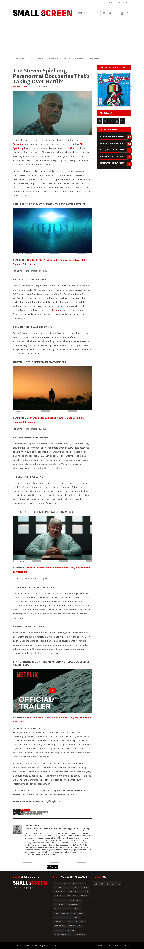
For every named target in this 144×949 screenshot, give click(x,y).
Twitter (35, 858)
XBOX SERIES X (80, 934)
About (113, 2)
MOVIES (20, 58)
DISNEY (85, 887)
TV (31, 58)
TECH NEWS (79, 922)
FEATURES (95, 58)
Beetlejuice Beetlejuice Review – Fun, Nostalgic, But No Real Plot (114, 150)
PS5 (56, 917)
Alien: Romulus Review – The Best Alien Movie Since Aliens (114, 156)
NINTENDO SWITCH (62, 913)
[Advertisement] (72, 38)
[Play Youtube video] (52, 691)
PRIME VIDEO (77, 913)
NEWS (66, 58)
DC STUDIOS (74, 887)
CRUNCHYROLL (60, 887)
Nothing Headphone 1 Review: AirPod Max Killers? (114, 136)
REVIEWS (79, 58)
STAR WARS (59, 922)
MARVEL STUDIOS (75, 900)
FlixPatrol (25, 810)
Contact (124, 2)
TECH (40, 58)
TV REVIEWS (70, 930)
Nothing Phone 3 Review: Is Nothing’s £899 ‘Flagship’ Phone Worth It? (114, 143)
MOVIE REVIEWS (74, 904)
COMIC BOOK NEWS (77, 883)
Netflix (24, 814)
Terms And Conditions (121, 945)
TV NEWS (44, 812)
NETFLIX (27, 812)
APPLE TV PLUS (60, 883)
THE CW (72, 926)
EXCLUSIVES (73, 892)
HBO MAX (83, 896)
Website (27, 858)
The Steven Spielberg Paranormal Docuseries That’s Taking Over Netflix (51, 76)
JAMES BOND (59, 900)
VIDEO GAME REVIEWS (62, 934)
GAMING (53, 58)
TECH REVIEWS (60, 926)
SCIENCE (75, 917)
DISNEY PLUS (59, 892)
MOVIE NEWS (59, 904)
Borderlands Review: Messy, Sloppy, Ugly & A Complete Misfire (114, 163)
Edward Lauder (20, 87)
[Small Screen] (42, 13)
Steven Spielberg (35, 814)
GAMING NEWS (70, 896)
